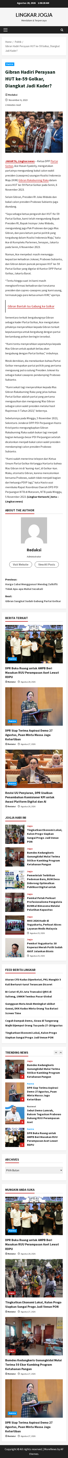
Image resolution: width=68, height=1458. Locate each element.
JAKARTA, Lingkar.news (20, 161)
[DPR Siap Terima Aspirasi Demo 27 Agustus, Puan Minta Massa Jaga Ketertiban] (34, 706)
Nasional (31, 1084)
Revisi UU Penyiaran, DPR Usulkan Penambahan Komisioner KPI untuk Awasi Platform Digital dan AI (29, 797)
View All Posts (46, 564)
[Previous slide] (56, 1052)
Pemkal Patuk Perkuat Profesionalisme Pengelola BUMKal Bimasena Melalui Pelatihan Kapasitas (14, 902)
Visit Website (20, 564)
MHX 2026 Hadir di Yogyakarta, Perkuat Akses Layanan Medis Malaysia (14, 925)
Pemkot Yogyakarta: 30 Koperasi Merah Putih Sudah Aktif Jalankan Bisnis (14, 947)
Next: (33, 598)
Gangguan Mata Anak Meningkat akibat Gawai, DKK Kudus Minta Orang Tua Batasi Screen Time (31, 1008)
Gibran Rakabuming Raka (33, 180)
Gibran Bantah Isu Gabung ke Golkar (31, 306)
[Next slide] (60, 1052)
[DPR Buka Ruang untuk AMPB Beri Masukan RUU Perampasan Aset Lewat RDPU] (34, 644)
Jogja (30, 826)
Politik (9, 64)
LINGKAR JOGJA (34, 15)
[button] (5, 30)
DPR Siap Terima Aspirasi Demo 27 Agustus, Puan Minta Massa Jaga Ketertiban (29, 734)
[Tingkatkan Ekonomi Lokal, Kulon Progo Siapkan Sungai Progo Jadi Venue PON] (34, 1278)
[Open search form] (62, 29)
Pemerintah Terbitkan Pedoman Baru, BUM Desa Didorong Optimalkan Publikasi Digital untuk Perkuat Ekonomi (14, 879)
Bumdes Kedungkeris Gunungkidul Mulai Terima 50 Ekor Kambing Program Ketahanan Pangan (14, 857)
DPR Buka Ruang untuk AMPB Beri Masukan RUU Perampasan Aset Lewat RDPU (32, 672)
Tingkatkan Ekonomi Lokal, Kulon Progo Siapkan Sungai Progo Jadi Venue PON (14, 834)
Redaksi (12, 94)
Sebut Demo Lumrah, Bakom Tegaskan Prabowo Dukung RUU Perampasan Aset (14, 1092)
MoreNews (50, 1449)
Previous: (31, 584)
